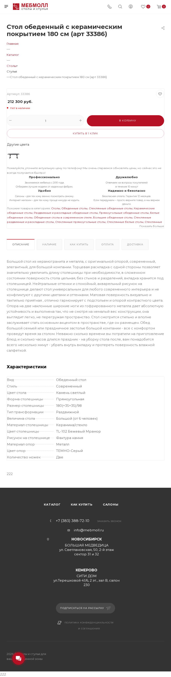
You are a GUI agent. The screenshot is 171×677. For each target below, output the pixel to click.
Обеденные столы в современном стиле (63, 217)
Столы (55, 208)
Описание (20, 244)
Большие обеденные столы (112, 217)
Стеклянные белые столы (125, 222)
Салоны (110, 504)
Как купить (79, 244)
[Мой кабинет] (131, 7)
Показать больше (151, 226)
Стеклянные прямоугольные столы (80, 222)
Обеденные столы (74, 208)
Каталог (52, 504)
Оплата (107, 244)
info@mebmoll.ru (89, 530)
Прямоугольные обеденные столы (124, 212)
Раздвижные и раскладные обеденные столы (66, 212)
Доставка (135, 244)
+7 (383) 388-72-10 (72, 521)
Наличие (49, 244)
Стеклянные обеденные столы (110, 208)
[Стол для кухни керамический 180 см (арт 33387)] (13, 156)
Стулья (12, 71)
